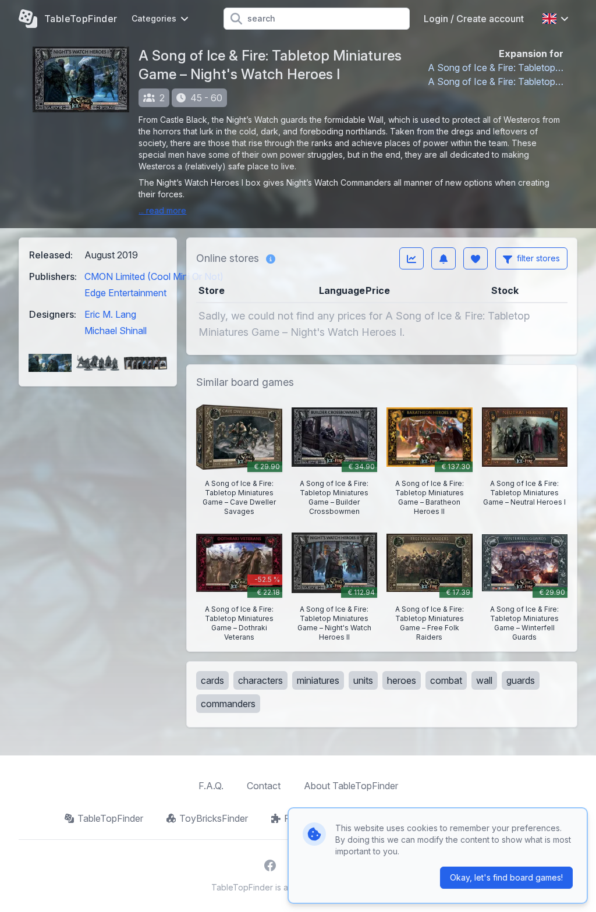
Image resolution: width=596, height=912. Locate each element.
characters (260, 680)
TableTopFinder (110, 818)
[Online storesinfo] (270, 258)
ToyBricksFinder (213, 818)
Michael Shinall (115, 330)
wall (484, 680)
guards (520, 680)
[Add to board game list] (475, 258)
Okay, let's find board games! (506, 877)
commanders (228, 703)
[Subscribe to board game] (443, 258)
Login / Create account (474, 18)
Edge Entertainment (125, 293)
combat (446, 680)
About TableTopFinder (351, 786)
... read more (162, 210)
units (363, 680)
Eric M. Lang (110, 314)
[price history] (411, 258)
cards (212, 680)
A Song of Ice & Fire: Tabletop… (495, 67)
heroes (401, 680)
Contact (264, 786)
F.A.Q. (211, 786)
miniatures (318, 680)
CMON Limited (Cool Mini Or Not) (154, 276)
